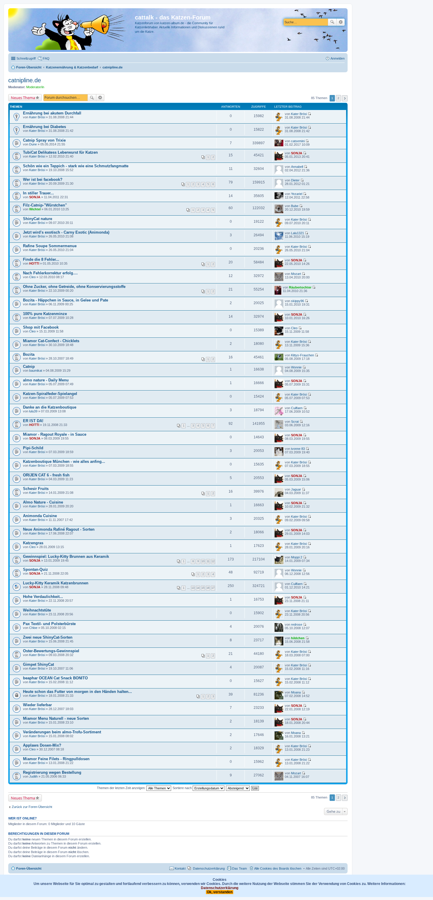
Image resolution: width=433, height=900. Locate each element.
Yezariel (296, 194)
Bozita (28, 354)
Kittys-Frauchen (302, 355)
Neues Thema (23, 97)
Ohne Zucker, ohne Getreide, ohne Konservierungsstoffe (74, 286)
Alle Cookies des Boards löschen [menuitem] (277, 868)
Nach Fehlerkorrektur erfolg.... (50, 273)
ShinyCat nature (37, 219)
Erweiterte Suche (341, 22)
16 (207, 587)
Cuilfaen (297, 408)
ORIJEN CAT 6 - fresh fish (46, 475)
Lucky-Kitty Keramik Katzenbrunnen (55, 583)
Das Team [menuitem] (239, 868)
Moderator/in (35, 87)
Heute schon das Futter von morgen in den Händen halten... (77, 691)
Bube (294, 206)
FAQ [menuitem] (46, 58)
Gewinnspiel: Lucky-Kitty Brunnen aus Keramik (66, 556)
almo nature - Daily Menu (46, 380)
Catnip (29, 366)
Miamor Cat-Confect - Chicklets (51, 341)
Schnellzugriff (26, 58)
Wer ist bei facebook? (42, 179)
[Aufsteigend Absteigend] (238, 788)
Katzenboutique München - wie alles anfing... (64, 461)
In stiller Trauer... (38, 193)
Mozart (296, 274)
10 (202, 561)
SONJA (296, 153)
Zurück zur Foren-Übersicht (32, 807)
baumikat (35, 370)
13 (192, 587)
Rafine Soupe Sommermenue (50, 246)
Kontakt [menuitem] (180, 868)
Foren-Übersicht (29, 868)
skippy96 (297, 301)
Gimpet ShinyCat (38, 664)
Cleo (32, 277)
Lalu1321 (297, 233)
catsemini (298, 141)
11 (208, 561)
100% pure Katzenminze (45, 314)
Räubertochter (300, 287)
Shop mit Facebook (41, 327)
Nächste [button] (345, 98)
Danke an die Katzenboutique (49, 407)
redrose (296, 624)
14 (197, 587)
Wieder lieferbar (37, 705)
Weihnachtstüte (37, 610)
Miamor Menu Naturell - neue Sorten (56, 718)
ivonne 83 (298, 448)
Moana (296, 692)
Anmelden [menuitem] (337, 58)
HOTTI (34, 263)
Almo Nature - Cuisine (43, 502)
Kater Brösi (37, 117)
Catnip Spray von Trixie (44, 140)
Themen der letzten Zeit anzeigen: (121, 788)
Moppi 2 (296, 557)
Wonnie (296, 367)
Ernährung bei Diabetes (44, 126)
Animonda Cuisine (40, 516)
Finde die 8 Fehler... (41, 259)
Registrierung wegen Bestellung (52, 772)
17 (212, 587)
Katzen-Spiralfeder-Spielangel (50, 393)
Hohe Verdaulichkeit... (43, 596)
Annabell (297, 166)
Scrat (295, 421)
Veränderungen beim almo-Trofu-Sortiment (62, 732)
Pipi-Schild (33, 448)
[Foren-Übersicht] (72, 30)
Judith (33, 776)
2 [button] (338, 98)
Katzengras (33, 543)
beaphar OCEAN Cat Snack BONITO (55, 678)
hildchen (298, 638)
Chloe (33, 627)
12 (212, 561)
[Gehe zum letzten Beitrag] (309, 114)
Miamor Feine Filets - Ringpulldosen (56, 759)
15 (202, 587)
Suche (332, 22)
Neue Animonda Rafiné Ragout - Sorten (59, 529)
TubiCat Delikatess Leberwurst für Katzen (60, 152)
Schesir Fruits (36, 488)
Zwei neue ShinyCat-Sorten (47, 637)
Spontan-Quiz (35, 569)
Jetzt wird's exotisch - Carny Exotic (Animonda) (66, 232)
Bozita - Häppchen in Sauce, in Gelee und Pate (65, 300)
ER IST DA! (33, 421)
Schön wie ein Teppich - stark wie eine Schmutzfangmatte (75, 166)
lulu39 (33, 411)
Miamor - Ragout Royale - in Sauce (54, 434)
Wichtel (35, 209)
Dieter (295, 180)
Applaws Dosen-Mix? (42, 745)
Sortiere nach (183, 788)
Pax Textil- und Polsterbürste (49, 624)
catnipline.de (24, 80)
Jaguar (296, 489)
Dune (33, 144)
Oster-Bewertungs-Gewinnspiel (51, 651)
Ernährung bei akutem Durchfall (52, 113)
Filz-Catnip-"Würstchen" (45, 205)
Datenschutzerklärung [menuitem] (209, 868)
